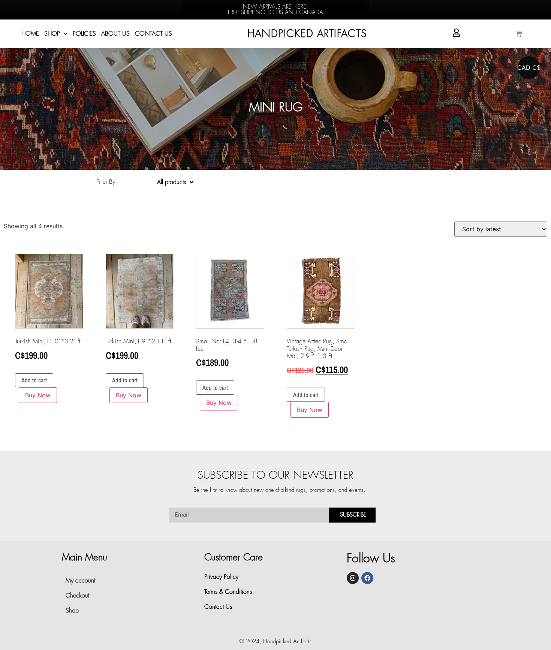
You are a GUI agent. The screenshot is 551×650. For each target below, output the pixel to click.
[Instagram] (353, 578)
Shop (52, 34)
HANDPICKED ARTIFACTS (307, 34)
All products (171, 182)
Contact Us (153, 34)
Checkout (77, 596)
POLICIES (84, 34)
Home (30, 34)
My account (80, 581)
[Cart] (519, 34)
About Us (115, 34)
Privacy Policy (221, 577)
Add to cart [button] (34, 380)
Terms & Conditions (228, 592)
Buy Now (38, 395)
